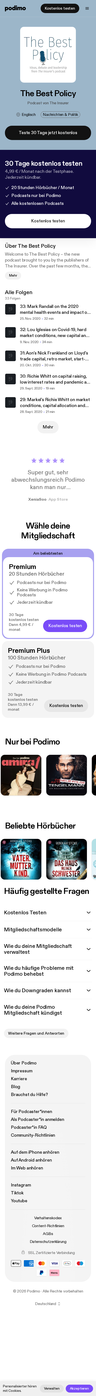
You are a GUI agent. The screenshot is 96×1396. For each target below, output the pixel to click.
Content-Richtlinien (48, 1225)
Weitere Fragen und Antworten (36, 1033)
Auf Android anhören (31, 1160)
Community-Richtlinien (33, 1135)
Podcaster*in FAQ (29, 1127)
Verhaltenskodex (48, 1218)
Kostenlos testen (60, 8)
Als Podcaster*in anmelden (37, 1119)
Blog (15, 1087)
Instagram (21, 1185)
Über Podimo (24, 1063)
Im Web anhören (27, 1168)
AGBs (48, 1233)
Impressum (21, 1071)
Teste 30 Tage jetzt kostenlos (48, 133)
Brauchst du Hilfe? (29, 1094)
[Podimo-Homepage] (15, 8)
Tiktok (17, 1193)
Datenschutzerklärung (48, 1241)
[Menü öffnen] (87, 8)
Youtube (19, 1201)
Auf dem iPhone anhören (35, 1152)
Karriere (19, 1079)
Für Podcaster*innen (31, 1111)
